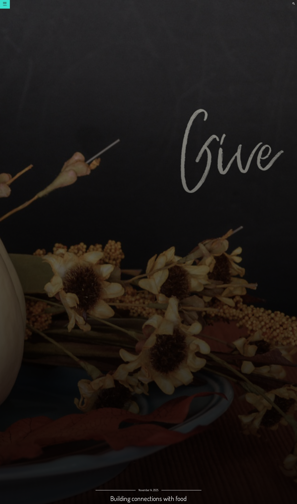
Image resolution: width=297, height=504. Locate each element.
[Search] (293, 3)
